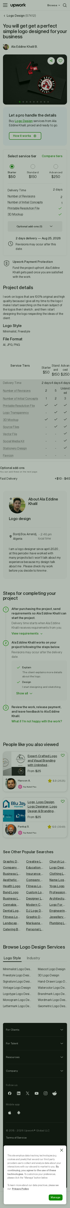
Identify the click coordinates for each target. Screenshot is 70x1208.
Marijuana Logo (35, 923)
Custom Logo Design (35, 892)
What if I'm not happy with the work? (37, 721)
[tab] (12, 958)
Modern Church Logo (35, 905)
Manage (55, 1197)
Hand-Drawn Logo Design (52, 981)
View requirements (25, 633)
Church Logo (58, 861)
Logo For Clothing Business (58, 905)
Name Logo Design (58, 880)
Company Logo (35, 880)
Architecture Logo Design (58, 898)
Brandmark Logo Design (52, 994)
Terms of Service (16, 1137)
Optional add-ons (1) (29, 226)
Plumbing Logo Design (58, 923)
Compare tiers (52, 156)
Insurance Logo (35, 874)
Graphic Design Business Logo (35, 917)
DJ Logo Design (35, 911)
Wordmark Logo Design (52, 1000)
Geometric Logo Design (52, 1006)
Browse (52, 5)
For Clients (12, 1029)
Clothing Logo (58, 874)
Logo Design (24, 121)
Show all (22, 693)
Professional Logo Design (58, 892)
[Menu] (5, 5)
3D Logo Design (48, 975)
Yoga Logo (57, 886)
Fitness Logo (35, 886)
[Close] (61, 1150)
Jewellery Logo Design (58, 917)
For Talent (12, 1043)
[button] (19, 101)
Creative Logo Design (35, 861)
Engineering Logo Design (58, 911)
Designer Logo (35, 898)
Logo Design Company (58, 867)
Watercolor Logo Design (52, 987)
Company (12, 1070)
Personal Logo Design (35, 929)
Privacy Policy (20, 1188)
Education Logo (35, 867)
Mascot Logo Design (52, 969)
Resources (12, 1057)
